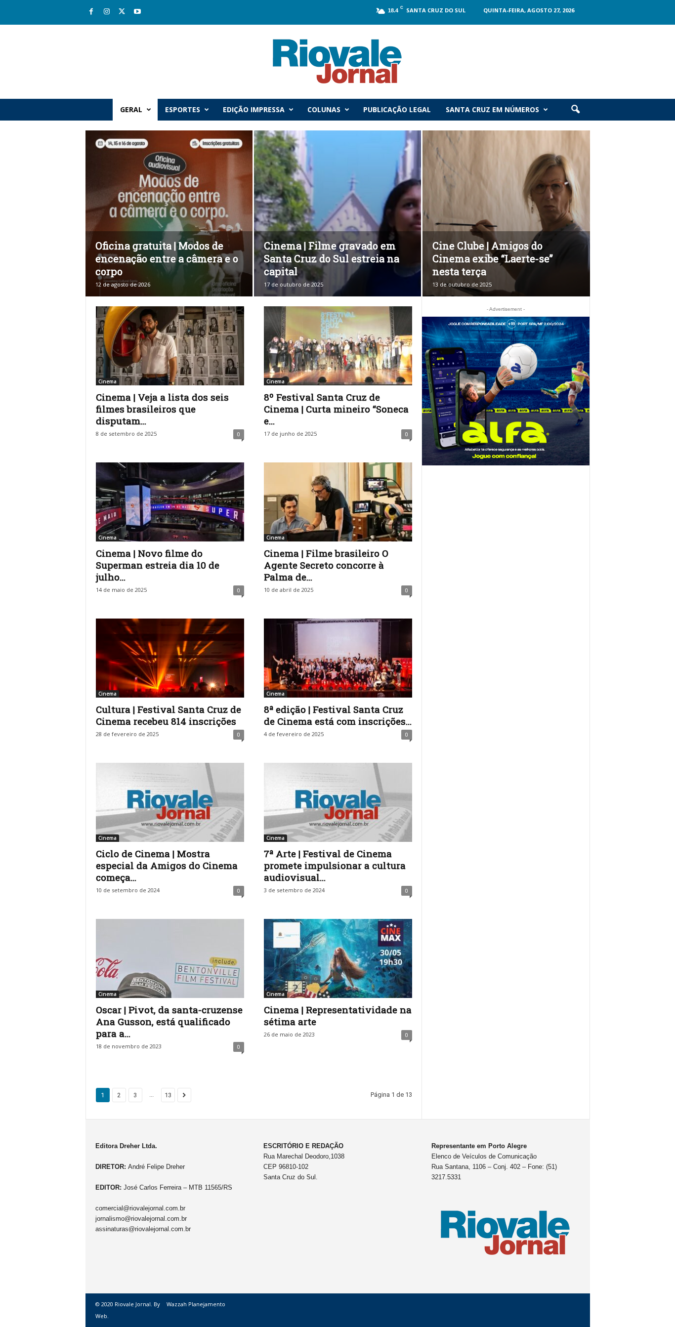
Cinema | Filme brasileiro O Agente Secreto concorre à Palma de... (326, 565)
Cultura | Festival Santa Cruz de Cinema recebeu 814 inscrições (168, 715)
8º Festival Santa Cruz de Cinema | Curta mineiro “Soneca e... (336, 409)
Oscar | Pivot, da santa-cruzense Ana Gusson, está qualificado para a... (169, 1021)
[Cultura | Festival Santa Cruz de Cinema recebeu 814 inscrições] (170, 658)
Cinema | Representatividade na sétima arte (338, 1015)
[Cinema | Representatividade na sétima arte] (338, 958)
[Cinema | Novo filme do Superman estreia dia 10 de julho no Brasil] (170, 501)
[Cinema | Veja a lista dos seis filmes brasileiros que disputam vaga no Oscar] (170, 345)
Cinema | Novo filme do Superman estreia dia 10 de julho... (157, 565)
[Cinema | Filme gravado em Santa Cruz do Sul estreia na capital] (337, 228)
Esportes (182, 109)
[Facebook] (91, 12)
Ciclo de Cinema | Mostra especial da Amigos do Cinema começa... (167, 865)
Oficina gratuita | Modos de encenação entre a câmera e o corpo (166, 258)
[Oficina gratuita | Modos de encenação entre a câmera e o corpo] (169, 228)
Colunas (323, 109)
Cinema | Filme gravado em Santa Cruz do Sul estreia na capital (331, 258)
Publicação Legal (397, 109)
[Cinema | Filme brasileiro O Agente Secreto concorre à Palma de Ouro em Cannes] (338, 501)
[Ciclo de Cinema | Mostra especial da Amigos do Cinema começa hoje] (170, 802)
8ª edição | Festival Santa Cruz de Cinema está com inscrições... (338, 715)
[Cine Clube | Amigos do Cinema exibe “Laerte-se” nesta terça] (506, 228)
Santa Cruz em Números (492, 109)
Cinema (107, 381)
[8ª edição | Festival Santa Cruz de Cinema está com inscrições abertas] (338, 658)
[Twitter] (122, 12)
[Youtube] (137, 12)
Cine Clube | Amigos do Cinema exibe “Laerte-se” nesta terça (492, 258)
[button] (575, 110)
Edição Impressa (254, 109)
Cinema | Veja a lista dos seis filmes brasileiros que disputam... (162, 409)
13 (168, 1095)
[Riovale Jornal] (337, 62)
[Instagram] (107, 12)
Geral (131, 109)
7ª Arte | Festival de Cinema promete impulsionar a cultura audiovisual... (335, 865)
